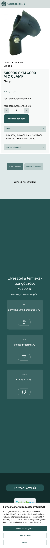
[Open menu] (45, 4)
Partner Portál (23, 488)
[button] (45, 12)
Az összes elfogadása (25, 528)
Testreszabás (25, 535)
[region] (25, 525)
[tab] (15, 166)
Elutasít (25, 542)
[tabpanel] (25, 182)
